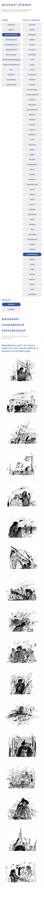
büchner (32, 80)
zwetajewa (32, 294)
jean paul (32, 144)
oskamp (32, 209)
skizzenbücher (11, 50)
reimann (32, 224)
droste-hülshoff (32, 95)
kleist (32, 169)
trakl (32, 269)
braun (32, 65)
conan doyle (32, 90)
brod (32, 70)
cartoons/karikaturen (11, 65)
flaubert (32, 100)
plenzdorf (32, 214)
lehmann (32, 179)
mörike (32, 194)
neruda (32, 204)
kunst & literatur (11, 35)
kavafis (32, 159)
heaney (32, 129)
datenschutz (11, 85)
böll (32, 60)
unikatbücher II (11, 45)
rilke (32, 229)
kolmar (32, 174)
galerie (11, 30)
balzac (32, 40)
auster (32, 30)
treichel (32, 274)
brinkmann (32, 75)
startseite (11, 25)
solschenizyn (32, 254)
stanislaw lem (32, 184)
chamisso (32, 105)
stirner (32, 259)
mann (32, 189)
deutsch (11, 304)
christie (32, 85)
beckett (32, 50)
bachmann (32, 35)
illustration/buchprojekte (12, 60)
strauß (32, 264)
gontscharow (32, 110)
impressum (11, 80)
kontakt (11, 75)
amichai (32, 25)
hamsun (32, 120)
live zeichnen (11, 55)
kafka (32, 154)
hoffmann (32, 134)
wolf (32, 289)
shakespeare (32, 239)
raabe (32, 219)
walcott (32, 279)
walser (32, 284)
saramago (32, 234)
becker (32, 45)
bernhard (32, 55)
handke (32, 124)
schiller (32, 244)
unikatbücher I (11, 40)
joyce (32, 149)
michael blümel (17, 5)
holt (32, 139)
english (11, 309)
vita (11, 70)
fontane (32, 115)
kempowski (32, 164)
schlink (32, 249)
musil (32, 199)
